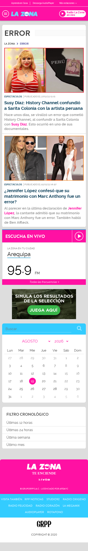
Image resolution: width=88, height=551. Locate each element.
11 (21, 373)
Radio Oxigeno (74, 499)
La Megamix (71, 506)
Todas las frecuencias (43, 282)
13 (43, 373)
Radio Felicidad (20, 506)
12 (32, 373)
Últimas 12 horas (19, 423)
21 (54, 381)
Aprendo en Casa (19, 3)
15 (66, 373)
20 (43, 381)
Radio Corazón (48, 506)
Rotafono (55, 512)
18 (21, 381)
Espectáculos (13, 96)
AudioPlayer (34, 512)
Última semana (18, 437)
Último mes (15, 445)
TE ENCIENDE (44, 473)
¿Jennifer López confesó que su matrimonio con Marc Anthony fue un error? (42, 196)
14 (54, 373)
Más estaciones (67, 3)
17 (9, 381)
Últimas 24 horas (19, 430)
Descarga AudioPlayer (43, 3)
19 (32, 381)
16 (77, 373)
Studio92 (53, 499)
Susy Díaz (19, 124)
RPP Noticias (34, 499)
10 (10, 373)
